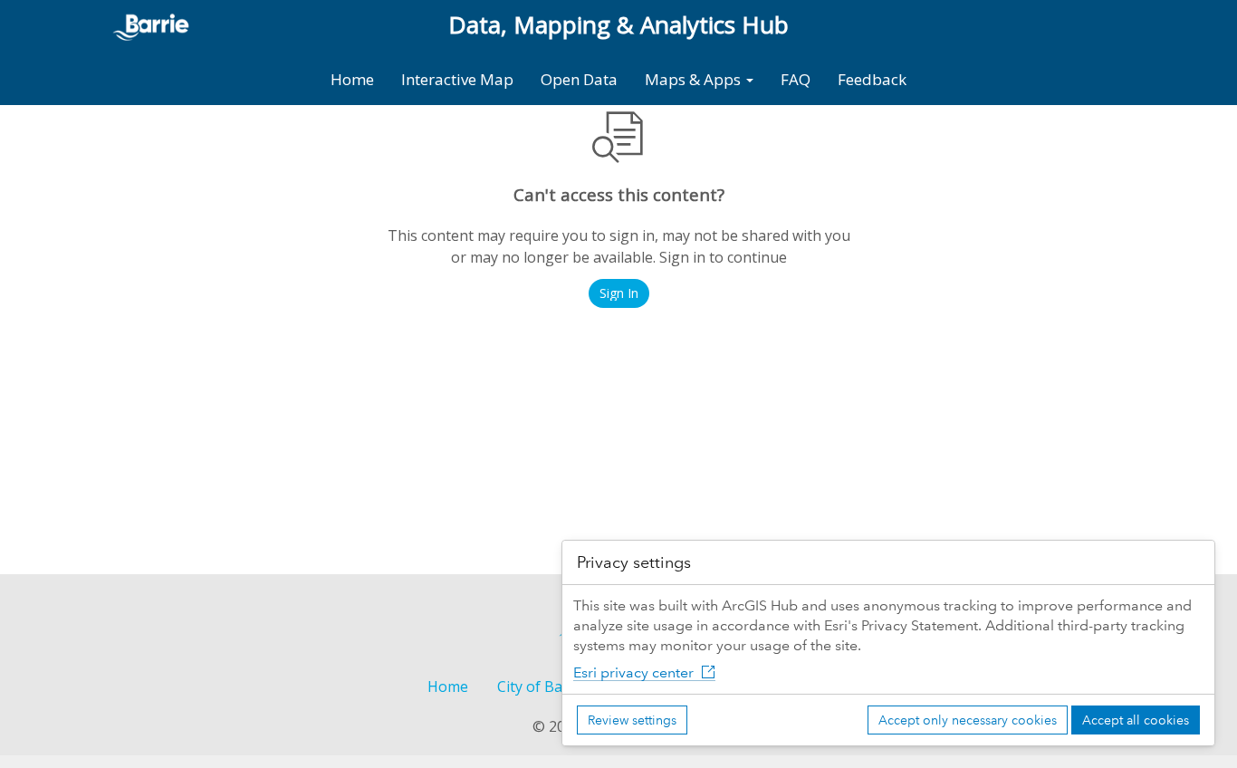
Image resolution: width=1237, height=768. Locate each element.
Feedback (872, 79)
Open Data (579, 79)
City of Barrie (542, 686)
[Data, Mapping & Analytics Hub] (158, 25)
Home (352, 79)
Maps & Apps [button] (694, 79)
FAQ (795, 79)
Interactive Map (457, 79)
